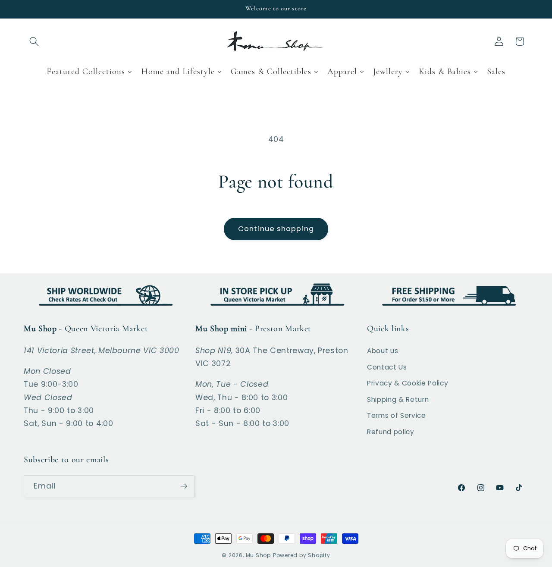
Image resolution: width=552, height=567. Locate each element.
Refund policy (390, 431)
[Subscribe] (183, 486)
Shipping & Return (398, 399)
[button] (34, 41)
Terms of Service (396, 415)
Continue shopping (276, 229)
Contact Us (387, 367)
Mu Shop (258, 555)
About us (382, 350)
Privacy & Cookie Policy (407, 383)
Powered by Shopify (301, 555)
